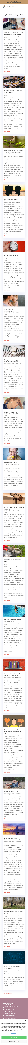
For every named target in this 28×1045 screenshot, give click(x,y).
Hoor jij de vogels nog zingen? (13, 150)
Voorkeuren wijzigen (14, 1041)
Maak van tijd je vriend (11, 791)
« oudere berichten (7, 993)
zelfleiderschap (11, 153)
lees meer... (7, 71)
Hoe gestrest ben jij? (10, 462)
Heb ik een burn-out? (10, 412)
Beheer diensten (13, 1033)
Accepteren (14, 1037)
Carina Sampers (9, 36)
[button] (26, 1020)
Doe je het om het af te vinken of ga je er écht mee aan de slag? (13, 731)
